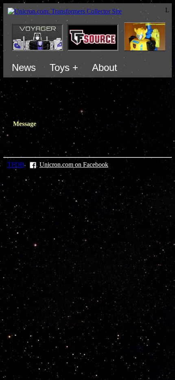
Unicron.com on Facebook (73, 164)
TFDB (15, 164)
